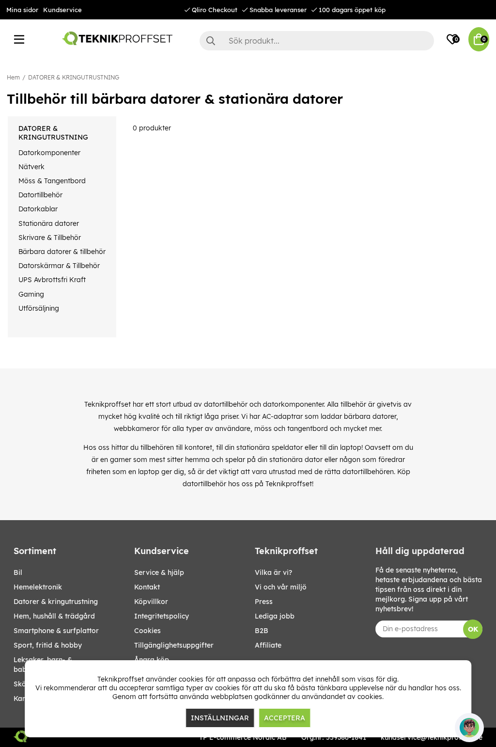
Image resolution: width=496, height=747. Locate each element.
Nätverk (31, 166)
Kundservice (62, 10)
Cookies (147, 630)
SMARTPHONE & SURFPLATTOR (56, 630)
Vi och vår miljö (281, 587)
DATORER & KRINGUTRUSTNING (73, 77)
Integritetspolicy (161, 616)
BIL (18, 572)
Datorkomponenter (49, 152)
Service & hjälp (159, 572)
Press (264, 601)
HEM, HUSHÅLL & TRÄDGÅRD (54, 616)
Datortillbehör (40, 195)
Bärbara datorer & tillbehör (62, 251)
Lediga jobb (274, 616)
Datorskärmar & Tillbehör (59, 265)
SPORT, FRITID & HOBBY (48, 645)
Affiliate (268, 645)
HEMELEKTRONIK (38, 587)
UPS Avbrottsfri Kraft (52, 279)
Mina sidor (22, 10)
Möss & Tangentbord (52, 180)
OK (473, 629)
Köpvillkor (151, 601)
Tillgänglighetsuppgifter (174, 645)
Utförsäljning (38, 308)
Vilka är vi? (273, 572)
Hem (13, 77)
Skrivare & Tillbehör (49, 237)
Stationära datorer (48, 223)
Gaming (31, 294)
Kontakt (147, 587)
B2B (261, 630)
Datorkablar (38, 209)
